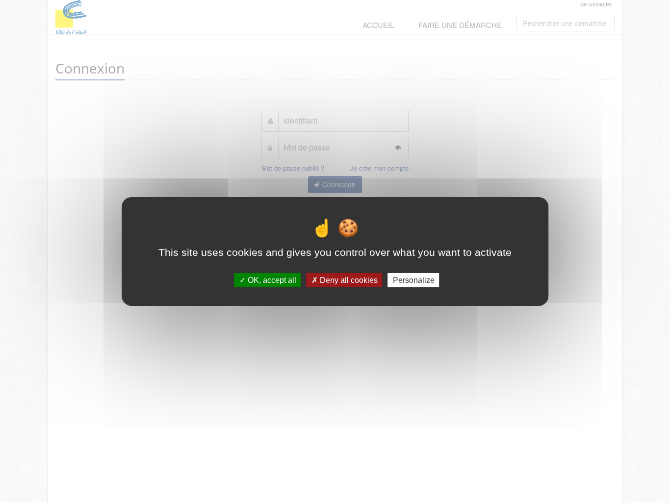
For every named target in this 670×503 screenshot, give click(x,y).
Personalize (414, 280)
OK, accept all (271, 280)
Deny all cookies (348, 280)
